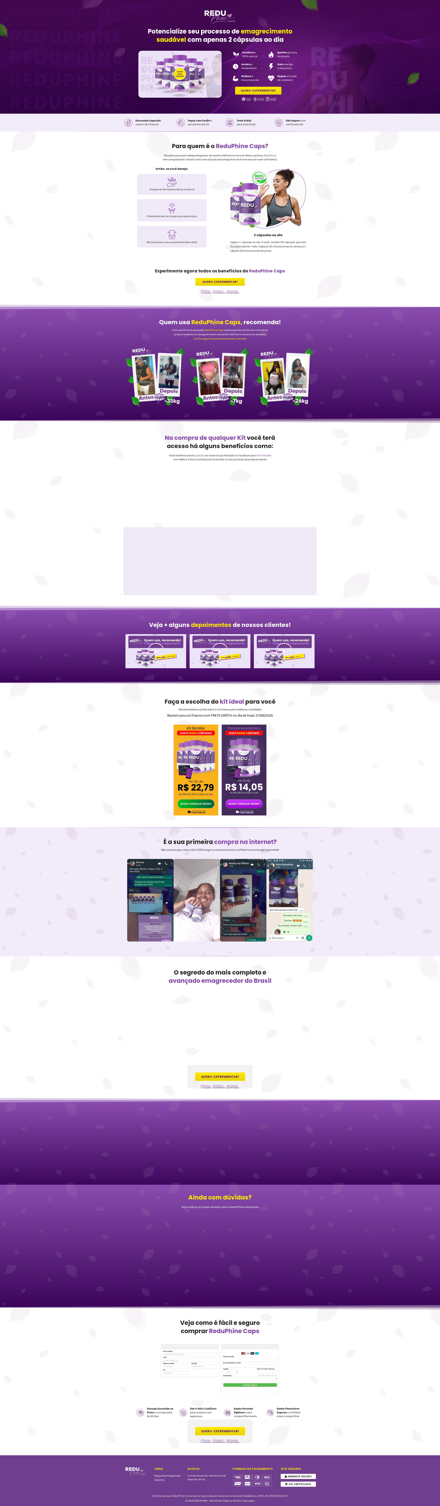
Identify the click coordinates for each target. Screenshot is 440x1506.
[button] (155, 651)
